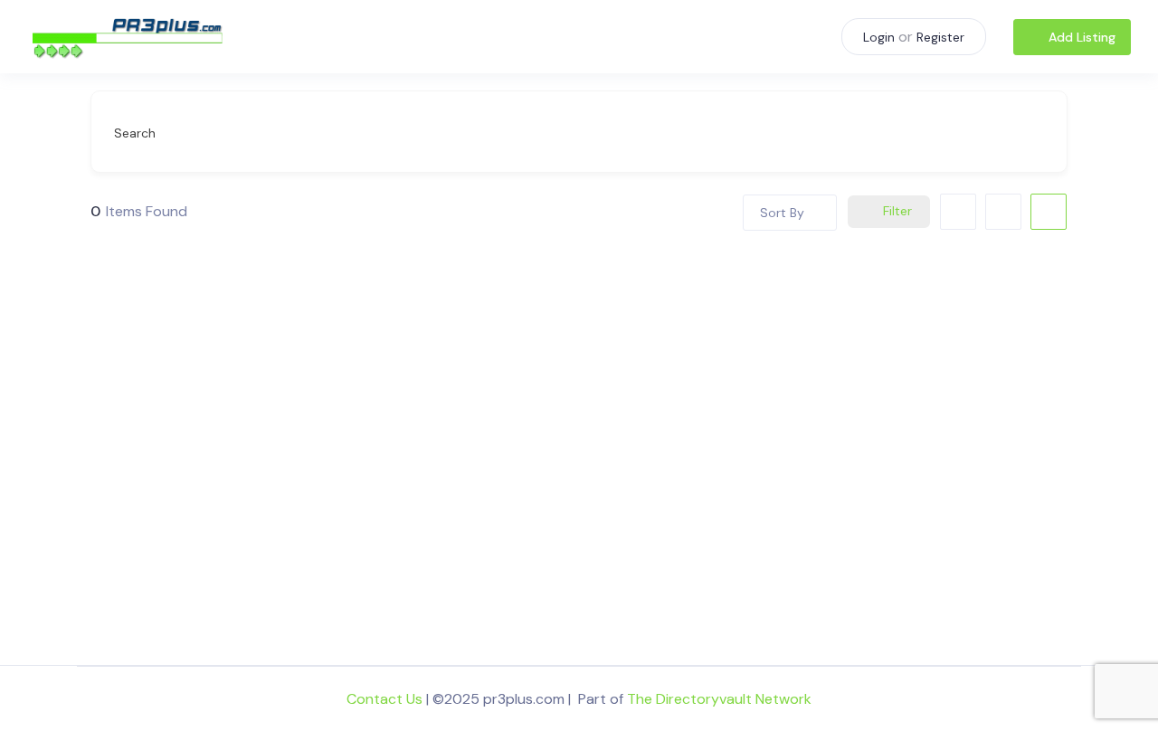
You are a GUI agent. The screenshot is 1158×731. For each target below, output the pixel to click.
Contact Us (384, 698)
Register (940, 37)
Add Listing (1082, 37)
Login (879, 37)
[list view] (1003, 212)
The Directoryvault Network (719, 698)
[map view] (1048, 212)
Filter (897, 211)
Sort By (782, 212)
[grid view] (958, 212)
